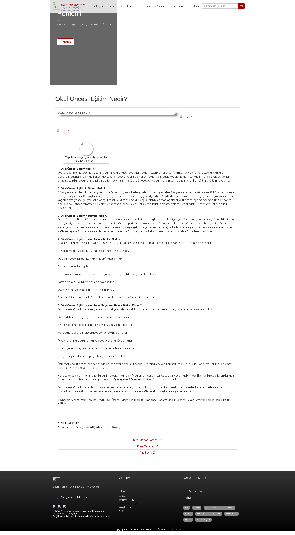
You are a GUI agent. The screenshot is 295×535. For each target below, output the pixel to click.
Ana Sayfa (97, 6)
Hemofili (69, 13)
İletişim (196, 6)
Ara (241, 6)
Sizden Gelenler (102, 24)
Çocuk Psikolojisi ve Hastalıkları (220, 507)
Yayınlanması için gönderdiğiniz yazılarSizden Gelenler (86, 159)
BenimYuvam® (73, 5)
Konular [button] (131, 6)
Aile (186, 507)
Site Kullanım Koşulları (195, 491)
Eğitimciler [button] (179, 6)
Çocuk (197, 507)
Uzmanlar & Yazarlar (154, 6)
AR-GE (121, 511)
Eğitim (188, 519)
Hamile (188, 513)
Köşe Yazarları (146, 446)
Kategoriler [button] (114, 6)
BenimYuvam (150, 529)
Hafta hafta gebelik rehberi (208, 513)
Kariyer (122, 496)
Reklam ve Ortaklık (128, 503)
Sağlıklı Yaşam (203, 519)
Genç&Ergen (231, 513)
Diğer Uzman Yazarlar (146, 440)
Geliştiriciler (125, 507)
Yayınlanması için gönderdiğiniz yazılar (74, 24)
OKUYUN (66, 42)
